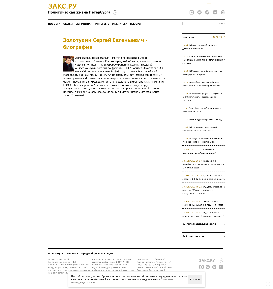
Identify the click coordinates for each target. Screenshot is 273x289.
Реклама (72, 253)
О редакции (55, 253)
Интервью (102, 23)
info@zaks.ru (161, 264)
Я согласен (195, 279)
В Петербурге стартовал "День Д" (206, 119)
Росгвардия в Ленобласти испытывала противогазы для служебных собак (203, 164)
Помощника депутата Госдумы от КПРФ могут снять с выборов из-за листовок (202, 97)
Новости (54, 23)
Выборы (135, 23)
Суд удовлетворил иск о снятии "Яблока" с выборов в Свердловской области (203, 190)
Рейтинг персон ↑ (203, 236)
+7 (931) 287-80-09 (145, 264)
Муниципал (84, 23)
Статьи (68, 23)
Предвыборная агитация (97, 253)
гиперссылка (80, 270)
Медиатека (119, 23)
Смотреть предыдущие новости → (203, 223)
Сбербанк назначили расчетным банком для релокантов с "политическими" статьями (203, 60)
